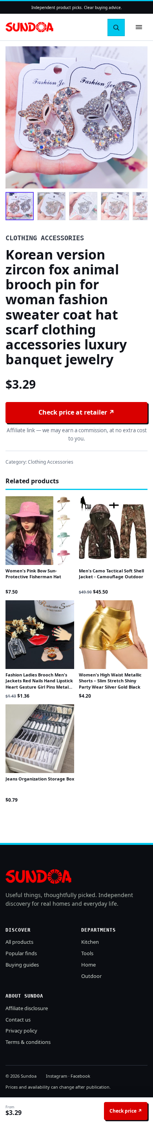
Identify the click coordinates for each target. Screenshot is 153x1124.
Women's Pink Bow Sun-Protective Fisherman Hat (33, 573)
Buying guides (22, 964)
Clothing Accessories (50, 462)
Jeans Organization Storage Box (39, 779)
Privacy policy (21, 1030)
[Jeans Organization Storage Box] (39, 738)
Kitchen (90, 941)
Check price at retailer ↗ (76, 412)
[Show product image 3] (83, 206)
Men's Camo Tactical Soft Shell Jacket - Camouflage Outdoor (111, 573)
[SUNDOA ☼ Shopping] (29, 27)
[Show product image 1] (19, 206)
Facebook (80, 1076)
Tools (87, 953)
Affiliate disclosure (26, 1008)
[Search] (116, 27)
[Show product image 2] (51, 206)
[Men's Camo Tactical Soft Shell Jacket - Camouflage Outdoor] (113, 530)
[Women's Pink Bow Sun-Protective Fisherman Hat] (39, 530)
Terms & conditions (28, 1041)
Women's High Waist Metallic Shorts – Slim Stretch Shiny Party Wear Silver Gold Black (110, 681)
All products (19, 941)
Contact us (18, 1019)
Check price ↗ (125, 1111)
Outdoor (91, 976)
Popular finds (21, 953)
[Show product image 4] (115, 206)
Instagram (56, 1076)
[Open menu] (139, 27)
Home (88, 964)
